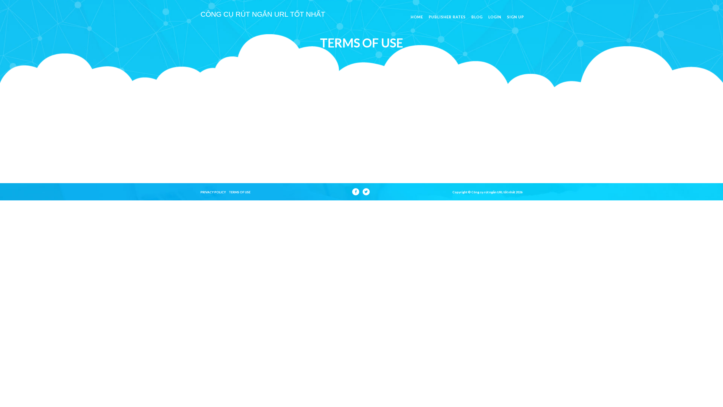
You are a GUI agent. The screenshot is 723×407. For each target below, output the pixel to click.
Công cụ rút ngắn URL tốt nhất (263, 14)
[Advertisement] (361, 129)
